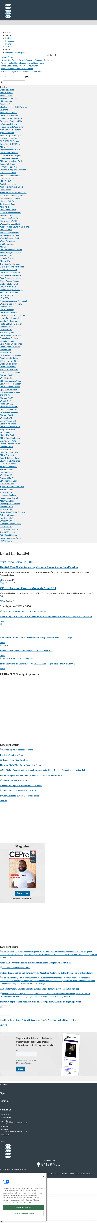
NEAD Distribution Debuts (10, 198)
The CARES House (7, 532)
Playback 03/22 (6, 489)
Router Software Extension (11, 324)
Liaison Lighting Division (10, 372)
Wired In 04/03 (6, 449)
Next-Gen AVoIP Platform (10, 130)
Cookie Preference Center (23, 1214)
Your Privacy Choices (67, 1173)
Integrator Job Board (8, 495)
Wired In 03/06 (6, 521)
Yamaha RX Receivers (9, 321)
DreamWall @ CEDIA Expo (11, 144)
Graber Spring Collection (10, 347)
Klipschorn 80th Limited (10, 150)
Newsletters (27, 71)
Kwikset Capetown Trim (11, 755)
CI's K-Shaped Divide (9, 409)
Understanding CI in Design (11, 290)
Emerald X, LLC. (10, 1169)
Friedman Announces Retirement (13, 301)
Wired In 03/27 (6, 475)
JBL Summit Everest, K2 (10, 272)
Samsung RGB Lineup (9, 412)
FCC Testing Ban (7, 332)
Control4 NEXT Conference (11, 118)
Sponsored (39, 60)
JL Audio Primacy (7, 341)
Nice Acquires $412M (9, 221)
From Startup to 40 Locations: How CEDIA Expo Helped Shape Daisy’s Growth (37, 663)
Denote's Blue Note (8, 441)
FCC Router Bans (7, 484)
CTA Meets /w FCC (8, 361)
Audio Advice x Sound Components (14, 227)
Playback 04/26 (6, 375)
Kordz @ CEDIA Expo (9, 138)
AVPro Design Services (9, 232)
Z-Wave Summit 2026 (9, 369)
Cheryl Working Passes (9, 281)
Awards (8, 47)
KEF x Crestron (6, 101)
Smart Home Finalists (9, 158)
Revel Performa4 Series (10, 444)
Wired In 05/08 (6, 329)
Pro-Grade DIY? (6, 518)
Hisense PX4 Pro (7, 201)
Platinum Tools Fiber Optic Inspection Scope (20, 765)
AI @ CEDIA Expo (7, 501)
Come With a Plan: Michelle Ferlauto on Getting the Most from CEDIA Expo (36, 637)
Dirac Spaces (5, 190)
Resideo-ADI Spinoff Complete (13, 170)
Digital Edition (16, 71)
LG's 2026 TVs (6, 526)
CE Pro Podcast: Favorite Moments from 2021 (28, 588)
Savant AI (4, 110)
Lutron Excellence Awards (10, 212)
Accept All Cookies (23, 1207)
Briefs (8, 60)
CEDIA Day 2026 (7, 455)
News (4, 60)
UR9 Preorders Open (8, 481)
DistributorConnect (7, 104)
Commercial (29, 63)
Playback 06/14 (6, 255)
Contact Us (5, 1135)
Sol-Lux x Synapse (7, 515)
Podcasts (48, 60)
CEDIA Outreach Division (10, 387)
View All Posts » (7, 63)
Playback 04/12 (6, 415)
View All (3, 800)
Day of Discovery (7, 310)
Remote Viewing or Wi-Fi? (11, 538)
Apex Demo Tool (7, 133)
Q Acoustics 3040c (8, 173)
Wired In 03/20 (6, 492)
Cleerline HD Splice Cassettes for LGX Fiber (21, 785)
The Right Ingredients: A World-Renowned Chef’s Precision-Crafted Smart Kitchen (39, 1020)
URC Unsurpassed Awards (11, 250)
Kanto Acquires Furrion (9, 235)
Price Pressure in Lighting (11, 278)
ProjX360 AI (5, 432)
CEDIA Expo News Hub (9, 312)
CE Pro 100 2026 (7, 295)
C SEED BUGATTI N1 (8, 270)
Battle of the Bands (8, 424)
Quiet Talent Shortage (9, 535)
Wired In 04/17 (6, 401)
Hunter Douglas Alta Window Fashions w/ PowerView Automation (31, 775)
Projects (8, 38)
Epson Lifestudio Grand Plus (12, 486)
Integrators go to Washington (12, 127)
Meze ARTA (5, 261)
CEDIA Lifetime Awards (10, 115)
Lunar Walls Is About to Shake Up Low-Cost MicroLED (26, 650)
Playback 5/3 (5, 349)
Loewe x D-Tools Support (10, 384)
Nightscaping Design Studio (11, 187)
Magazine (7, 71)
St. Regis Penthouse (8, 467)
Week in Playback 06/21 (10, 238)
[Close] (43, 1176)
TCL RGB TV (5, 395)
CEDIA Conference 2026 (10, 427)
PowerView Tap (6, 95)
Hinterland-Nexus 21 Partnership (13, 192)
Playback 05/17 (6, 307)
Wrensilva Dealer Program (11, 304)
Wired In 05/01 (6, 352)
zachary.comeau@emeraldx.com (14, 1123)
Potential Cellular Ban (9, 292)
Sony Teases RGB (7, 429)
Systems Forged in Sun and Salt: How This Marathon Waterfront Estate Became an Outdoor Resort (46, 972)
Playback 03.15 (6, 506)
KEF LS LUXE (5, 181)
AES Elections (6, 147)
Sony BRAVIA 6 (6, 93)
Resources (9, 41)
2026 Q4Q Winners (8, 464)
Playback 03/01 (6, 541)
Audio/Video (12, 66)
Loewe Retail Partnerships (11, 318)
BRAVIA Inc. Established (10, 461)
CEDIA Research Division (10, 335)
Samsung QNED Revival (10, 504)
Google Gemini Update (9, 358)
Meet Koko (4, 207)
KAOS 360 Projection (8, 167)
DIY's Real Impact (7, 472)
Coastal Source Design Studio (12, 315)
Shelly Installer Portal (9, 284)
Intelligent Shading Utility (10, 524)
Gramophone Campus (9, 338)
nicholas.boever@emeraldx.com (14, 1131)
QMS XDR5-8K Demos (9, 141)
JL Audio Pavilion (7, 258)
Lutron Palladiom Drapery (10, 155)
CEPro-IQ (37, 71)
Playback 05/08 (6, 327)
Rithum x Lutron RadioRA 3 (11, 161)
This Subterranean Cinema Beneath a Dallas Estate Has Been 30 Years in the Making (39, 988)
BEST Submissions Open (10, 381)
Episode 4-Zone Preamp (10, 392)
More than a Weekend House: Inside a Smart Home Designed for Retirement (35, 962)
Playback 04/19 (6, 398)
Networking (19, 63)
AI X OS (3, 247)
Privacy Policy (37, 1202)
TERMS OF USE (80, 1173)
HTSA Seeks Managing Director (13, 195)
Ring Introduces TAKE (9, 98)
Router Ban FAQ (6, 404)
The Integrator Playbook (10, 264)
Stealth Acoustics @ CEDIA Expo (13, 107)
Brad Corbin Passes (8, 244)
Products (15, 60)
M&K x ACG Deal (7, 435)
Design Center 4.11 (8, 421)
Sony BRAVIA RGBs (8, 287)
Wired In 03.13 (6, 509)
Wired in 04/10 (6, 418)
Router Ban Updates (8, 367)
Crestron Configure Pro (9, 218)
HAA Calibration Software (10, 355)
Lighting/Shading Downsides (12, 267)
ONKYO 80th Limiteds (9, 153)
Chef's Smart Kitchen (8, 364)
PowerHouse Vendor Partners (12, 512)
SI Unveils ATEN (6, 215)
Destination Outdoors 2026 (11, 121)
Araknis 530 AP (6, 478)
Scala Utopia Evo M (8, 210)
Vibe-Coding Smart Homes (11, 344)
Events (8, 44)
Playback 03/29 (6, 469)
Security (34, 66)
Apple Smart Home (8, 184)
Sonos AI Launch (7, 178)
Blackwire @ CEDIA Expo (10, 135)
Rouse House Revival (9, 498)
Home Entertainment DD (10, 175)
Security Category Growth (10, 458)
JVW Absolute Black (8, 124)
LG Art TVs (4, 298)
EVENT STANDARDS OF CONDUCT (48, 1173)
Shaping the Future (7, 90)
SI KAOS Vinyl (6, 230)
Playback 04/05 (6, 447)
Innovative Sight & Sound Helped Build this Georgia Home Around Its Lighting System (40, 1001)
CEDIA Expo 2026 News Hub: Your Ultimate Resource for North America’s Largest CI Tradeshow (46, 616)
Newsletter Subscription (15, 52)
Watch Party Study (7, 241)
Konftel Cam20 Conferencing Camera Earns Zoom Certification (39, 567)
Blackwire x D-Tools (8, 113)
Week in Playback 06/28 (10, 224)
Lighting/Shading (24, 66)
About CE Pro (20, 69)
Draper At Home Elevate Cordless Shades (19, 795)
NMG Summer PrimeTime (10, 275)
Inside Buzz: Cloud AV (9, 529)
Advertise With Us (8, 69)
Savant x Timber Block (9, 452)
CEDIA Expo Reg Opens (10, 438)
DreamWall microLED (9, 407)
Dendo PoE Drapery (8, 164)
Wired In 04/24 (6, 378)
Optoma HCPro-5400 (8, 389)
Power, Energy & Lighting (10, 252)
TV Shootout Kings (7, 204)
